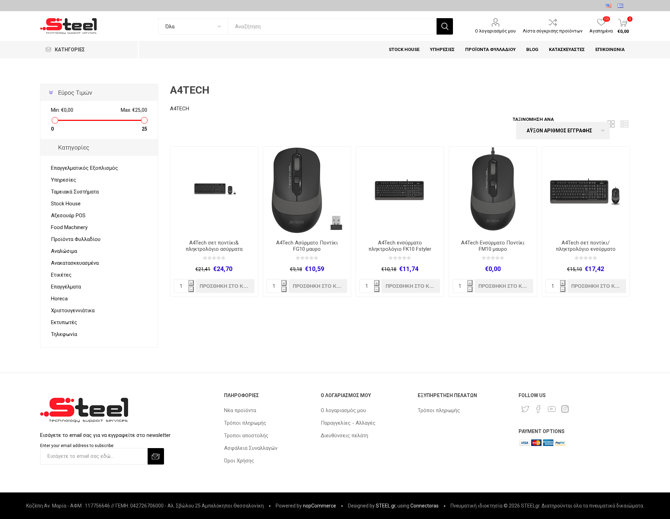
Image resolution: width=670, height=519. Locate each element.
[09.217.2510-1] (400, 190)
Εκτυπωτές (64, 322)
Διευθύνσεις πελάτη (344, 435)
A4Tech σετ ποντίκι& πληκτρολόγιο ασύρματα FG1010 (214, 249)
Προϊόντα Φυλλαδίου (75, 239)
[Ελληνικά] (620, 5)
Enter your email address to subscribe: (77, 445)
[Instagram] (565, 409)
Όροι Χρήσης (239, 461)
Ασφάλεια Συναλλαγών (250, 448)
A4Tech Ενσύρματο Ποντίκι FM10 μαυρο (492, 246)
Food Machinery (69, 227)
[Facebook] (538, 409)
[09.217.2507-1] (307, 190)
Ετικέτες (61, 275)
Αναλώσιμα (64, 251)
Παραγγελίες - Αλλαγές (348, 423)
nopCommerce (319, 506)
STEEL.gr (385, 506)
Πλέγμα (611, 124)
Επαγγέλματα (66, 287)
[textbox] (332, 26)
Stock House (66, 203)
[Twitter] (525, 409)
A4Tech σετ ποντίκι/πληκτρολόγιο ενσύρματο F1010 (586, 249)
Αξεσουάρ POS (68, 215)
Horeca (59, 298)
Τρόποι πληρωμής (245, 423)
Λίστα (624, 124)
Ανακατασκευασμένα (75, 263)
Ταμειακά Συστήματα (75, 192)
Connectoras (424, 506)
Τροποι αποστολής (246, 435)
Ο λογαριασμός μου (495, 31)
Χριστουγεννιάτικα (73, 310)
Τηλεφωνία (64, 334)
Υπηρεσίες (63, 180)
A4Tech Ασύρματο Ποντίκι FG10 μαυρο (307, 246)
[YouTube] (551, 409)
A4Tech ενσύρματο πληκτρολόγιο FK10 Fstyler (399, 246)
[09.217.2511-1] (586, 190)
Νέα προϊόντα (240, 410)
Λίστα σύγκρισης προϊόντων (552, 31)
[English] (608, 5)
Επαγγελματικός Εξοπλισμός (84, 168)
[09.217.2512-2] (214, 190)
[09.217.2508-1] (493, 190)
